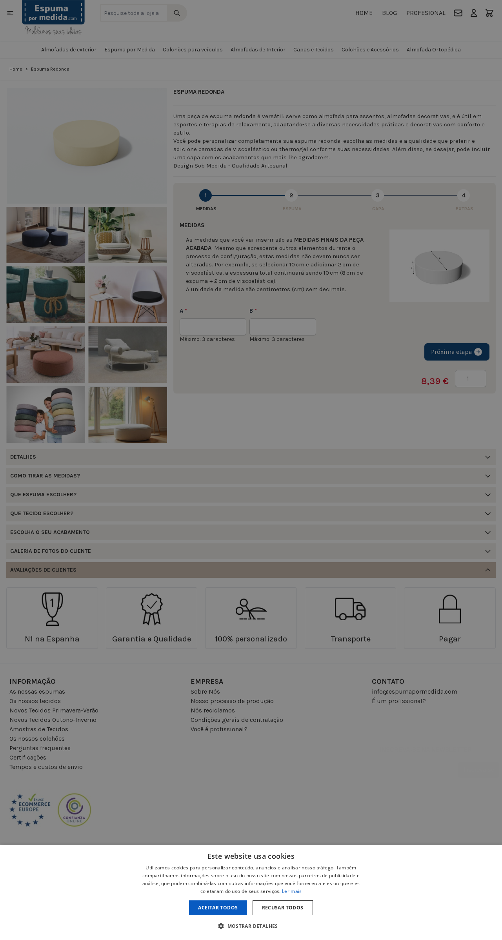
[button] (251, 926)
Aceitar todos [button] (218, 907)
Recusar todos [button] (283, 907)
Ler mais (292, 891)
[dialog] (251, 892)
